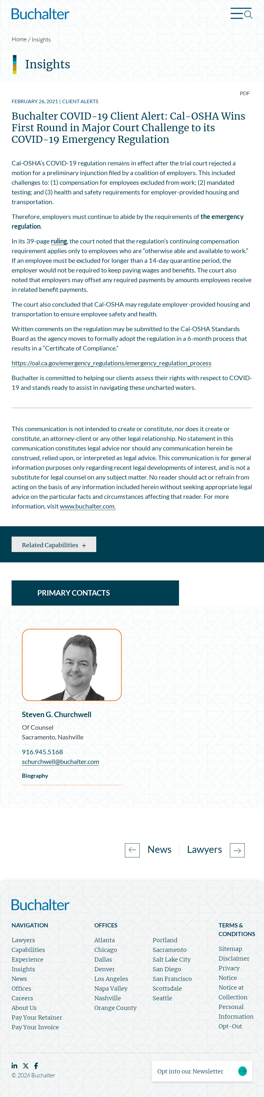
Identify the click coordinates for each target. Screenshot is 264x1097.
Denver (104, 969)
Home (19, 39)
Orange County (115, 1008)
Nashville (70, 737)
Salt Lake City (172, 959)
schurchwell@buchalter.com (60, 761)
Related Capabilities (51, 545)
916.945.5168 (42, 752)
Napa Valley (110, 988)
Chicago (105, 950)
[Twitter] (26, 1066)
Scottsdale (167, 988)
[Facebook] (36, 1066)
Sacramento (38, 737)
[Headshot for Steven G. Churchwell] (72, 664)
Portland (165, 940)
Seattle (162, 998)
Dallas (103, 959)
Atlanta (104, 940)
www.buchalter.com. (88, 506)
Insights (41, 39)
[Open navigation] (241, 15)
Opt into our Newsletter (190, 1071)
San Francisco (172, 979)
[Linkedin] (14, 1066)
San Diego (167, 969)
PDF (245, 93)
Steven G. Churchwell (56, 714)
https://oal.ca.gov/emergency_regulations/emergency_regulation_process (112, 363)
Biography (35, 775)
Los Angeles (111, 979)
